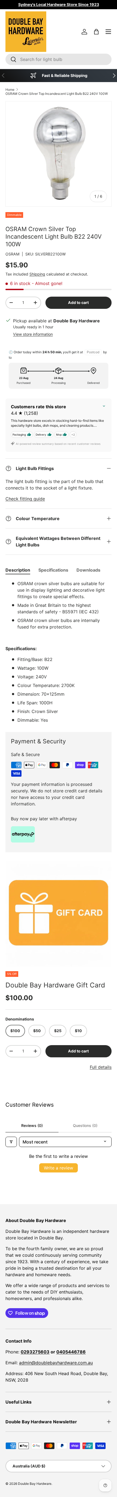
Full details (101, 1067)
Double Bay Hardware (34, 1484)
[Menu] (108, 32)
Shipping (37, 274)
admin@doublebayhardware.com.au (56, 1362)
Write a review (58, 1168)
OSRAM (12, 254)
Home (9, 90)
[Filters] (11, 1142)
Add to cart (78, 302)
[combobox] (58, 59)
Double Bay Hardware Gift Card (55, 985)
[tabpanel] (58, 651)
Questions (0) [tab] (85, 1125)
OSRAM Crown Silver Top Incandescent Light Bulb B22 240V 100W (56, 94)
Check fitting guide (25, 498)
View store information (33, 334)
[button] (96, 32)
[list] (58, 914)
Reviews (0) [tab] (32, 1125)
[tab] (17, 570)
